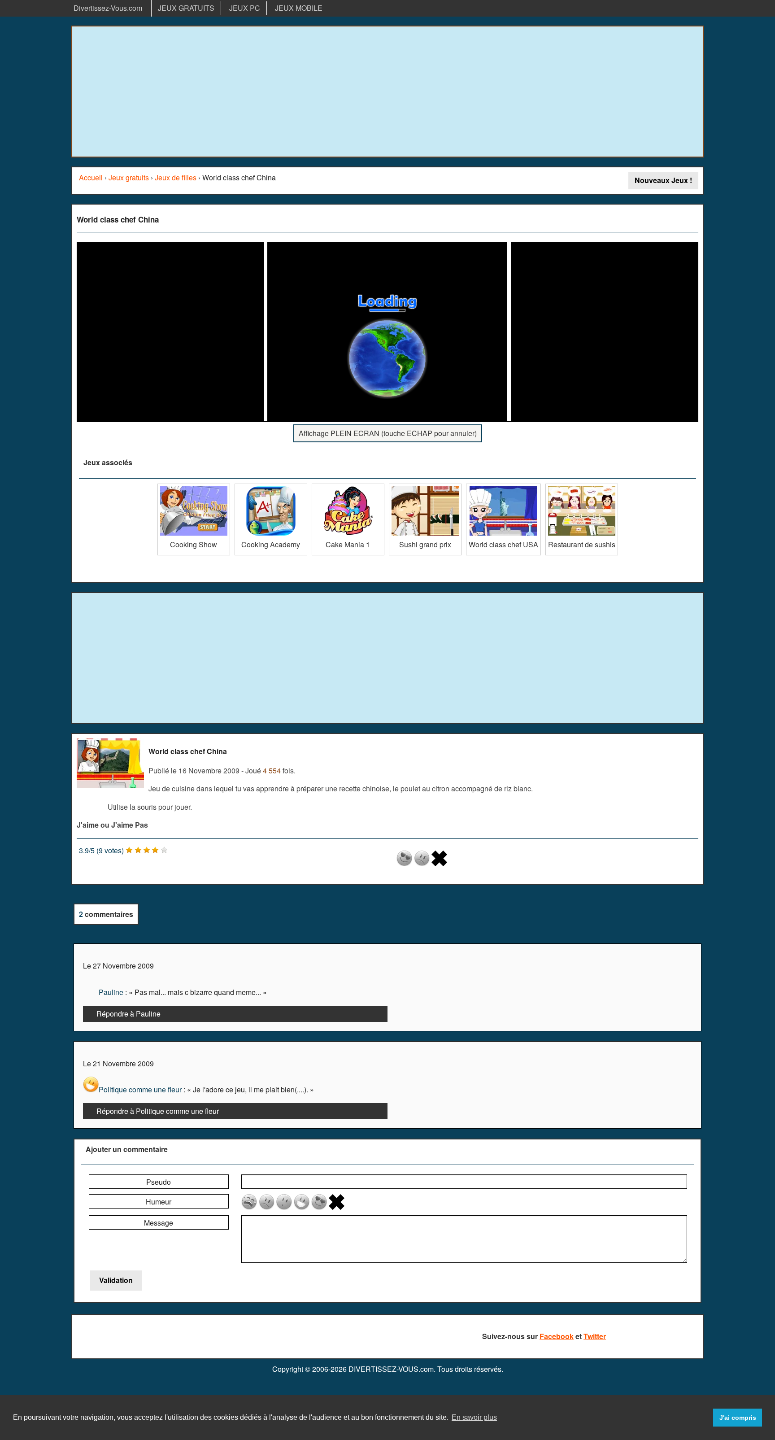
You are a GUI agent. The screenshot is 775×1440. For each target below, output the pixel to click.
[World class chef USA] (503, 487)
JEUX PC (244, 8)
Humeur (158, 1201)
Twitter (594, 1336)
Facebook (557, 1336)
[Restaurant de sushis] (581, 487)
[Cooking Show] (193, 487)
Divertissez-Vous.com (108, 8)
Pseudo (158, 1182)
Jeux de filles (175, 177)
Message (158, 1222)
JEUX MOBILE (298, 8)
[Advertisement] (387, 91)
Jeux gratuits (129, 177)
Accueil (91, 177)
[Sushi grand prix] (425, 487)
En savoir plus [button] (474, 1417)
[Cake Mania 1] (348, 487)
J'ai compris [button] (737, 1417)
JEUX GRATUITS (186, 8)
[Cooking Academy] (270, 487)
